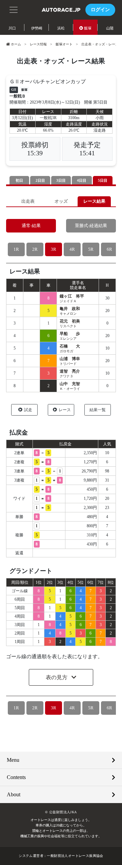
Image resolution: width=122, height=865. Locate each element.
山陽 (110, 28)
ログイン (100, 9)
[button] (13, 9)
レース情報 (38, 44)
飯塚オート (64, 44)
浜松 (61, 28)
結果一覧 (97, 409)
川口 (12, 28)
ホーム (16, 44)
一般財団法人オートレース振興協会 (75, 856)
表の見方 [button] (57, 677)
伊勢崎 (36, 28)
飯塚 (88, 28)
